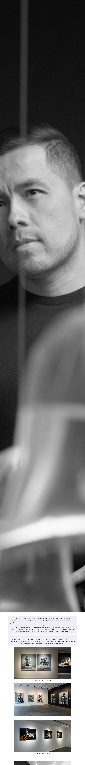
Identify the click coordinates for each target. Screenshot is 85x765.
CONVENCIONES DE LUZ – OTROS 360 (42, 753)
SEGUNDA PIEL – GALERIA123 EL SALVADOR (42, 680)
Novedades (50, 2)
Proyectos (57, 2)
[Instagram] (76, 5)
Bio (62, 2)
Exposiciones (67, 2)
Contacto (74, 2)
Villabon (10, 2)
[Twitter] (74, 5)
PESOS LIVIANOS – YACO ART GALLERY (42, 717)
